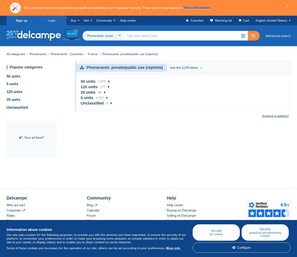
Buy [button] (73, 20)
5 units (12, 84)
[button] (243, 36)
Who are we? (16, 205)
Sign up (21, 20)
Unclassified (17, 107)
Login (51, 20)
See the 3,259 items (184, 67)
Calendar (93, 210)
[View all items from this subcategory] (109, 81)
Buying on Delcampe (181, 210)
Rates (11, 215)
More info (173, 248)
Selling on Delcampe (181, 215)
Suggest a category (275, 116)
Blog (90, 205)
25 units (13, 100)
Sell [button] (86, 20)
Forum (91, 215)
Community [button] (104, 20)
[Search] (253, 36)
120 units (14, 92)
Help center (175, 205)
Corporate (14, 210)
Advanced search (277, 36)
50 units (13, 76)
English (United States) (271, 20)
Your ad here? (34, 137)
